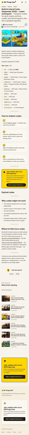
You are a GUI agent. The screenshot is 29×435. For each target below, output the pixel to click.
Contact (9, 432)
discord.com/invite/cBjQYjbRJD (11, 238)
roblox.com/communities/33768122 (12, 242)
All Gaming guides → (7, 290)
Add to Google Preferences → (16, 185)
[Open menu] (22, 2)
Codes (15, 6)
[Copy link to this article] (25, 24)
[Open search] (25, 2)
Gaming (4, 6)
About (3, 432)
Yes (12, 274)
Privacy (14, 432)
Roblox (10, 6)
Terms (19, 432)
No (18, 274)
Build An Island (12, 123)
